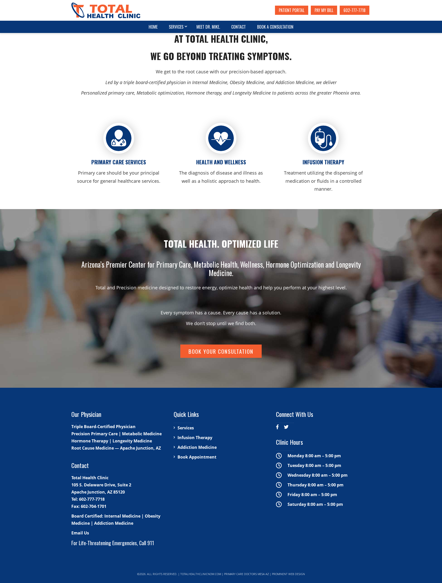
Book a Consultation (275, 27)
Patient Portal (291, 10)
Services (176, 27)
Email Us (80, 533)
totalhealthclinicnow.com (200, 574)
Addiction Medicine (197, 447)
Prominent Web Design (288, 574)
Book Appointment (197, 457)
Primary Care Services (118, 162)
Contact (238, 27)
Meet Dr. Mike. (208, 27)
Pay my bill (324, 10)
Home (153, 27)
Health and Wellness (221, 162)
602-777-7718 (355, 10)
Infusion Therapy (323, 162)
